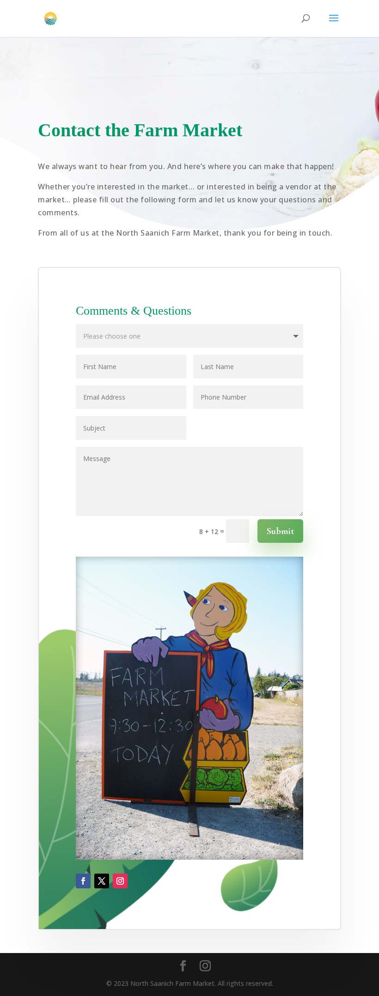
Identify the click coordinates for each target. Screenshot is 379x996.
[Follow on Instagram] (120, 881)
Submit (280, 531)
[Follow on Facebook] (83, 881)
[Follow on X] (101, 881)
